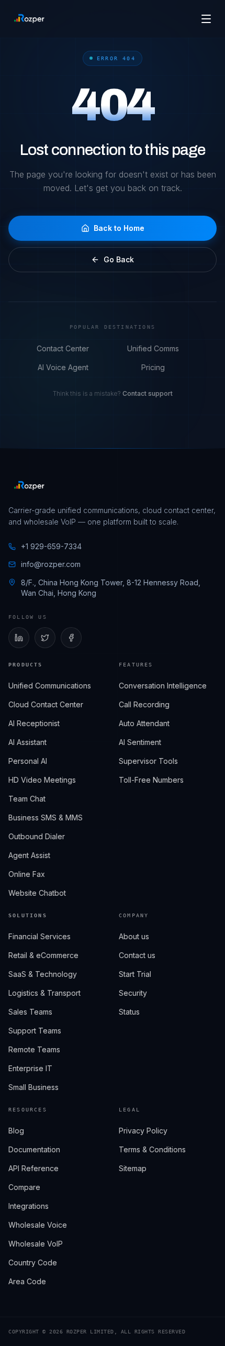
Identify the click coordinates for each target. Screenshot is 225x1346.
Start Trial (135, 974)
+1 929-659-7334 (51, 546)
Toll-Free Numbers (151, 779)
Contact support (147, 393)
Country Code (32, 1262)
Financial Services (39, 936)
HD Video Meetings (42, 779)
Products (25, 665)
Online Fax (26, 874)
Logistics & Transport (44, 992)
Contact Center (63, 348)
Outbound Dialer (36, 836)
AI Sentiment (140, 742)
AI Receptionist (34, 723)
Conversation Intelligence (163, 685)
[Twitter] (45, 637)
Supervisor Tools (148, 761)
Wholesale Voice (37, 1224)
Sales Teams (30, 1011)
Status (129, 1011)
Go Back (119, 259)
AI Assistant (27, 742)
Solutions (27, 915)
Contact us (137, 955)
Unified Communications (49, 685)
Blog (16, 1130)
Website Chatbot (37, 892)
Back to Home (119, 228)
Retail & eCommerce (43, 955)
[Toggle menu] (206, 18)
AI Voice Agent (63, 367)
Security (133, 992)
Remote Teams (34, 1049)
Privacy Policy (143, 1130)
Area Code (27, 1281)
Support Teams (34, 1030)
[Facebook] (71, 637)
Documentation (34, 1149)
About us (134, 936)
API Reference (33, 1168)
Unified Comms (153, 348)
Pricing (153, 367)
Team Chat (27, 798)
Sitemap (133, 1168)
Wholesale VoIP (35, 1243)
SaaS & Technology (42, 974)
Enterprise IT (30, 1068)
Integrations (28, 1206)
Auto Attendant (144, 723)
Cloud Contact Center (45, 704)
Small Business (33, 1087)
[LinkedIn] (18, 637)
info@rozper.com (51, 564)
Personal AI (27, 761)
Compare (24, 1187)
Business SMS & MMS (45, 817)
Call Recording (144, 704)
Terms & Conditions (152, 1149)
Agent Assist (29, 855)
